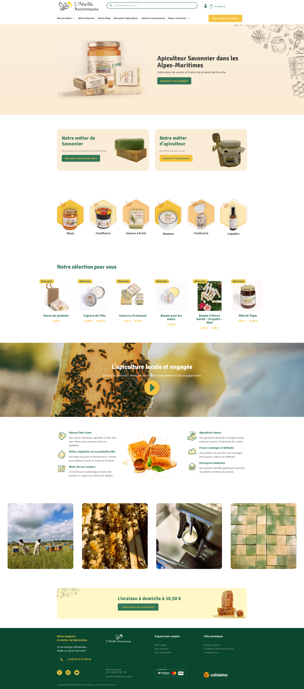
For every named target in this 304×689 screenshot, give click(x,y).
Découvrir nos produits (174, 80)
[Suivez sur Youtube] (76, 672)
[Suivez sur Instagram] (68, 672)
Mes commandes (163, 652)
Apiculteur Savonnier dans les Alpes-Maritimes (197, 61)
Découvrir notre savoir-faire (81, 158)
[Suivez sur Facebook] (59, 672)
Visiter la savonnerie (153, 18)
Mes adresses (161, 648)
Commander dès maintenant (138, 607)
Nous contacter (177, 18)
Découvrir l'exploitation (176, 158)
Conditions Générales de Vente (219, 648)
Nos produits (64, 18)
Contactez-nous (211, 652)
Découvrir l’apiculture (126, 18)
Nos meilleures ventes (225, 18)
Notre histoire (86, 18)
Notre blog (104, 18)
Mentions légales (212, 645)
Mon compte (161, 645)
